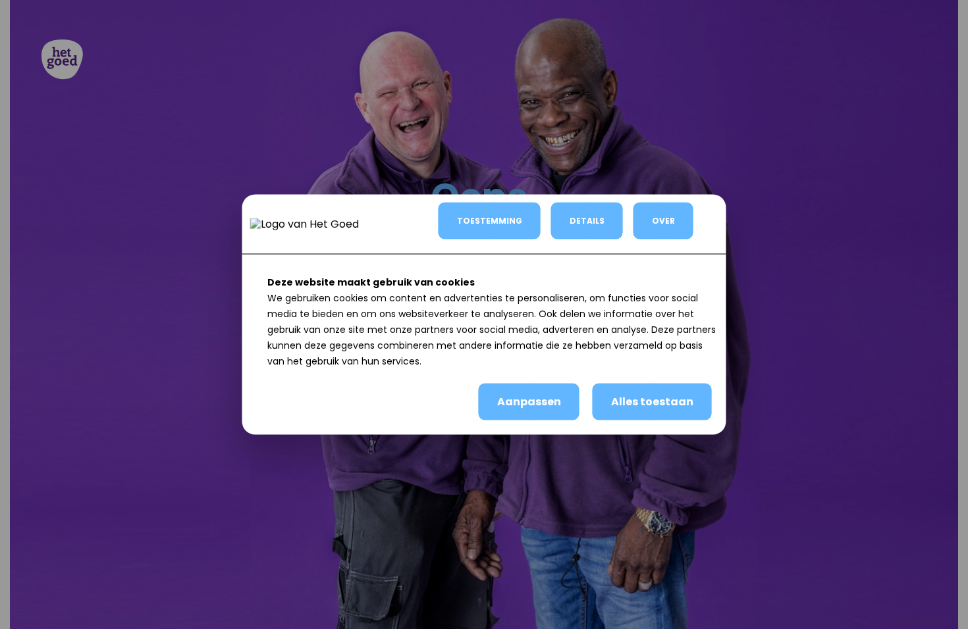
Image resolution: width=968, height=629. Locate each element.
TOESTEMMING (489, 220)
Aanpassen (529, 401)
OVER (663, 220)
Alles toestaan (652, 401)
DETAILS (587, 220)
